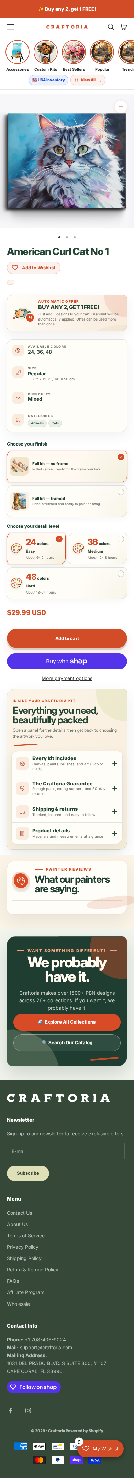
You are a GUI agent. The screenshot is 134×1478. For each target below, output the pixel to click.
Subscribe (28, 1173)
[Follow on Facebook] (10, 1410)
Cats (55, 423)
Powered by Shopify (84, 1430)
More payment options (67, 678)
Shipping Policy (24, 1258)
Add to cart (67, 638)
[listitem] (17, 56)
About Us (17, 1224)
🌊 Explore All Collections (67, 1022)
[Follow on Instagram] (28, 1410)
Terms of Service (26, 1235)
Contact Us (19, 1213)
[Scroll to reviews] (10, 283)
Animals (37, 423)
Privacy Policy (22, 1247)
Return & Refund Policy (32, 1269)
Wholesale (18, 1304)
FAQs (13, 1281)
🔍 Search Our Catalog (67, 1042)
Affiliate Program (25, 1292)
